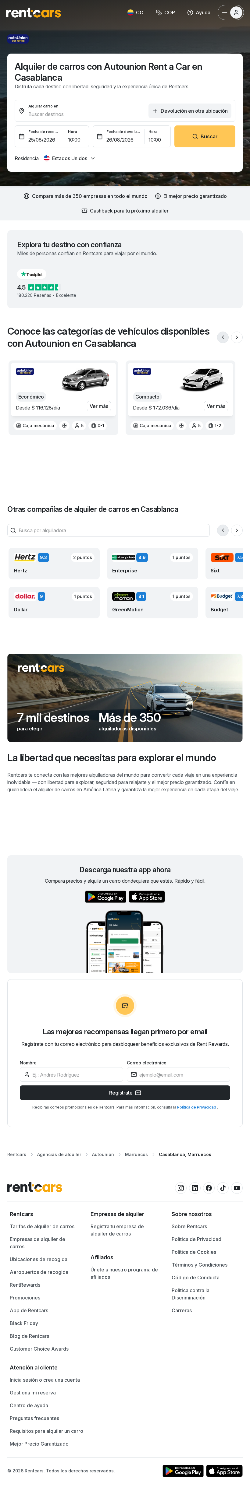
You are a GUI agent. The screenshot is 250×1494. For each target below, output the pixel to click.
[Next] (237, 337)
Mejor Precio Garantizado (39, 1444)
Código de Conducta (196, 1277)
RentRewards (25, 1285)
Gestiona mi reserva (33, 1393)
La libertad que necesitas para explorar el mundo (111, 758)
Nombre (28, 1062)
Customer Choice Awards (39, 1349)
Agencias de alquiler (59, 1154)
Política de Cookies (194, 1252)
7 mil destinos (53, 717)
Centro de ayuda (29, 1405)
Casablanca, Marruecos (185, 1154)
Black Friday (24, 1323)
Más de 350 (130, 717)
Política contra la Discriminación (190, 1294)
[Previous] (223, 337)
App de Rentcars (29, 1310)
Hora (72, 131)
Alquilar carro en (43, 106)
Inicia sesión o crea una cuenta (45, 1380)
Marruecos (136, 1154)
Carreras (182, 1310)
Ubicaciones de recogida (38, 1259)
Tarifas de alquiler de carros (42, 1226)
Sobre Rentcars (189, 1226)
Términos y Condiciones (199, 1265)
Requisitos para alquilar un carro (46, 1431)
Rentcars (16, 1154)
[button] (36, 274)
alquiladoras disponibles (127, 729)
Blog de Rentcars (29, 1336)
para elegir (30, 729)
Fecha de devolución (123, 131)
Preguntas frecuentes (34, 1418)
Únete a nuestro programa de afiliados (124, 1273)
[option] (35, 425)
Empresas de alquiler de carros (37, 1243)
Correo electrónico (146, 1062)
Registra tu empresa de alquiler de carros (117, 1230)
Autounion (103, 1154)
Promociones (25, 1298)
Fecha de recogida (44, 131)
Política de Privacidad (197, 1107)
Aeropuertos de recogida (39, 1272)
